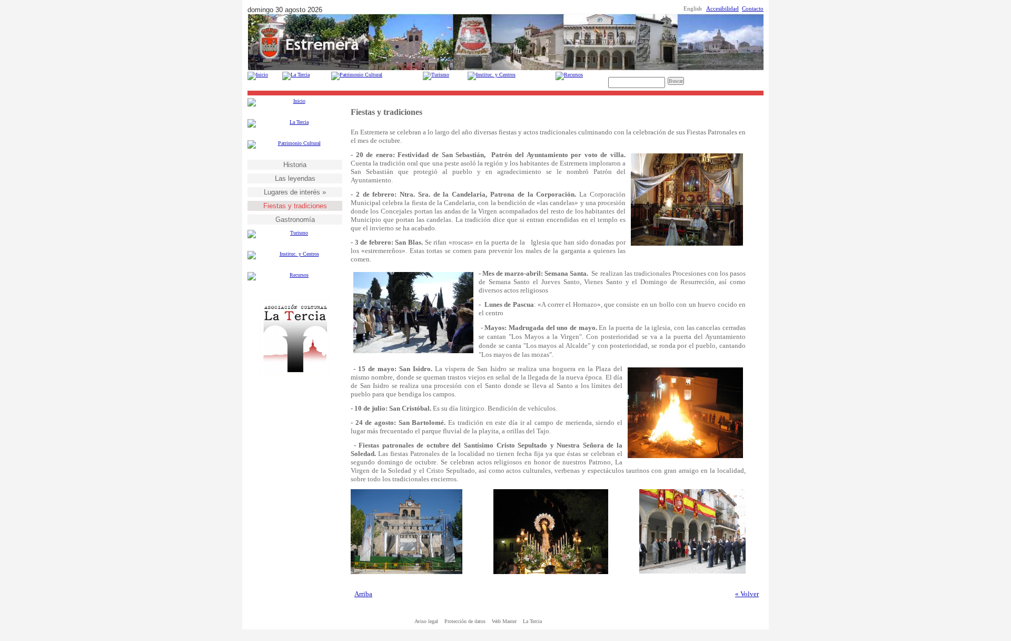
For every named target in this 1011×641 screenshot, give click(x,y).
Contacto (753, 9)
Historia (294, 165)
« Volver (747, 594)
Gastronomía (295, 220)
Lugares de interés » (295, 192)
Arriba (363, 594)
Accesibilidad (722, 9)
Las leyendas (295, 178)
